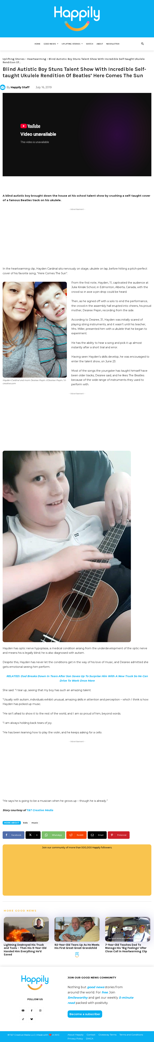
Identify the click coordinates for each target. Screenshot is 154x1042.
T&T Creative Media (39, 810)
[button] (142, 44)
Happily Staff (20, 87)
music (35, 822)
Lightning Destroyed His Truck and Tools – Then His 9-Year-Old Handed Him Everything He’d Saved (25, 949)
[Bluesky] (31, 1019)
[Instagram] (40, 1010)
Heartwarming (36, 59)
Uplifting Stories (14, 59)
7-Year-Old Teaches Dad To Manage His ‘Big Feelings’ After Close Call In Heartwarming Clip (126, 948)
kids (25, 822)
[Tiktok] (23, 1019)
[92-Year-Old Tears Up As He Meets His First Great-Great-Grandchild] (77, 929)
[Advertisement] (77, 237)
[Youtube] (23, 1010)
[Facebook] (31, 1010)
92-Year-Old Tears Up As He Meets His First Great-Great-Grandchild (76, 946)
